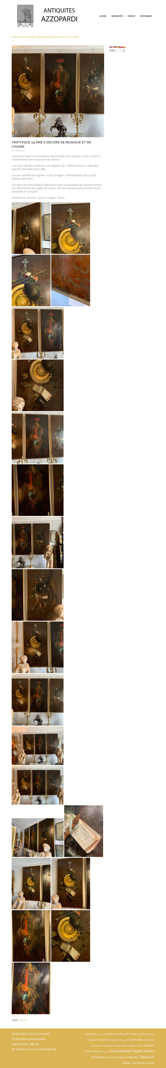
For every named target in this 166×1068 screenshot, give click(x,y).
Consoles (149, 1039)
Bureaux (104, 1039)
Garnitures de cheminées (115, 1046)
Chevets (114, 1040)
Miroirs (97, 1051)
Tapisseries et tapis (143, 1062)
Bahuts (151, 1034)
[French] (113, 46)
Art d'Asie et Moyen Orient (120, 1033)
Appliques (91, 1034)
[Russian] (122, 46)
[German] (115, 46)
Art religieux (142, 1034)
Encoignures (96, 1046)
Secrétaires (111, 1057)
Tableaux (19, 150)
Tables (126, 1062)
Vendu (23, 1020)
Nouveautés (121, 1051)
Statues (132, 1057)
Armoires (101, 1034)
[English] (110, 46)
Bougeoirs (92, 1040)
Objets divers (143, 1051)
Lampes (131, 1046)
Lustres (139, 1046)
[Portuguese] (120, 46)
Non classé (106, 1052)
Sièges (122, 1057)
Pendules (97, 1057)
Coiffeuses (122, 1040)
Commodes (135, 1039)
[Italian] (117, 46)
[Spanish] (124, 46)
